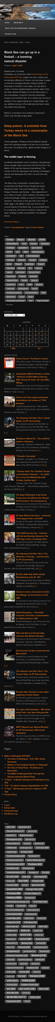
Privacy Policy (10, 794)
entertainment (32, 256)
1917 (31, 301)
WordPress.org (10, 813)
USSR (42, 240)
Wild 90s (21, 268)
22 (26, 341)
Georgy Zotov (34, 272)
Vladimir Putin (12, 280)
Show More (9, 304)
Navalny (11, 939)
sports (35, 964)
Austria (11, 836)
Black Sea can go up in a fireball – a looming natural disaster (22, 56)
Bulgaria (39, 844)
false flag (10, 268)
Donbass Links (10, 34)
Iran (10, 906)
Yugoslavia (11, 276)
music (34, 289)
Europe (32, 260)
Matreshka (12, 927)
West (9, 264)
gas (25, 885)
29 (26, 344)
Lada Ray (29, 264)
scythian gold (25, 960)
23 (33, 341)
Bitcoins (30, 839)
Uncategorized (18, 227)
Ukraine (31, 240)
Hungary (30, 898)
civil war (10, 260)
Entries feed (9, 807)
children (11, 848)
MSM (29, 285)
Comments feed (11, 810)
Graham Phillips (32, 894)
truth (37, 972)
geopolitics (23, 248)
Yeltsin (24, 280)
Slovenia (11, 964)
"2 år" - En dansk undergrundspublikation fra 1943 (26, 785)
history (10, 240)
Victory (38, 268)
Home (7, 22)
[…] (44, 367)
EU (30, 268)
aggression (24, 827)
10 (39, 333)
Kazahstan (31, 914)
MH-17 (43, 927)
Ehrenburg (28, 868)
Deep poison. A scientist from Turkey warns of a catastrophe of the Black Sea (26, 130)
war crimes (36, 248)
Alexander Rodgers (15, 831)
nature (39, 935)
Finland (22, 276)
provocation (29, 951)
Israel (31, 297)
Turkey (10, 976)
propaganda (13, 951)
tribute (9, 272)
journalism (11, 256)
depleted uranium (14, 860)
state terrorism (42, 301)
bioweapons (23, 289)
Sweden (39, 285)
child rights (26, 848)
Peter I (10, 947)
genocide (33, 276)
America (32, 831)
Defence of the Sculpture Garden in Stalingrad (27, 764)
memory (21, 260)
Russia (40, 227)
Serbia (40, 960)
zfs (27, 1001)
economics (12, 868)
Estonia (33, 873)
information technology (16, 301)
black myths (13, 844)
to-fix (21, 285)
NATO (9, 252)
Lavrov (41, 918)
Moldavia (12, 931)
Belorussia (11, 297)
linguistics (11, 285)
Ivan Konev (33, 910)
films (26, 252)
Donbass (10, 248)
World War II (18, 22)
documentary (37, 252)
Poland (18, 264)
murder (38, 931)
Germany (45, 244)
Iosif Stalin (20, 272)
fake (43, 293)
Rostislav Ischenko (14, 293)
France (41, 264)
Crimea (34, 227)
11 (45, 333)
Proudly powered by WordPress (34, 1016)
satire (10, 960)
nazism (34, 244)
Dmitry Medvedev (35, 860)
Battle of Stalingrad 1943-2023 (17, 755)
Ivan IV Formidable (15, 910)
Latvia (21, 297)
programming (40, 947)
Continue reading (12, 221)
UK (21, 256)
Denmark (34, 856)
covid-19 (11, 852)
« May (13, 348)
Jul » (39, 348)
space (23, 964)
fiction (10, 881)
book (27, 844)
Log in (7, 804)
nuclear (41, 943)
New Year (12, 943)
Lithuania (10, 289)
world (26, 993)
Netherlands (42, 939)
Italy (32, 906)
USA (24, 244)
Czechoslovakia (31, 293)
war (17, 252)
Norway (34, 280)
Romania (44, 951)
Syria (45, 968)
